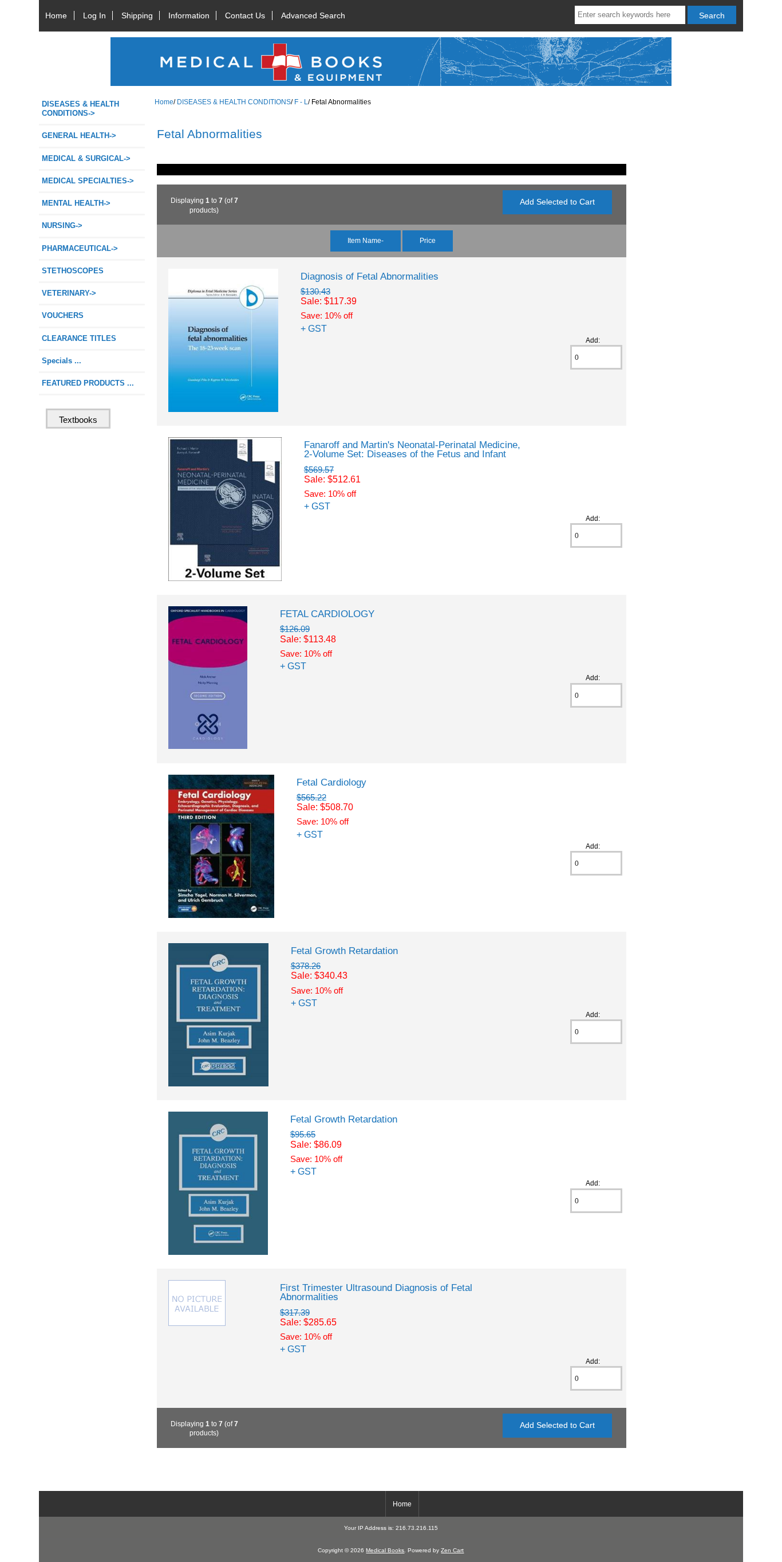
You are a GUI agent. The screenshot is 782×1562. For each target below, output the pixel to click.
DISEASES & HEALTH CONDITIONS (234, 101)
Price (428, 240)
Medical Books (385, 1550)
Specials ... (61, 360)
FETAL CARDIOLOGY (327, 613)
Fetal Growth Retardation (344, 950)
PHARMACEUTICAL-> (80, 248)
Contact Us (245, 15)
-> (80, 108)
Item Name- (365, 240)
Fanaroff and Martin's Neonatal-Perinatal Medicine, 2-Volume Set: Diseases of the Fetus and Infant (412, 449)
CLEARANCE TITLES (79, 338)
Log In (94, 15)
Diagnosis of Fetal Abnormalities (370, 276)
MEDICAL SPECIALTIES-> (88, 180)
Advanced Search (313, 15)
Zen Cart (452, 1550)
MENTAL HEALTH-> (76, 203)
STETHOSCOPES (73, 270)
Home (56, 15)
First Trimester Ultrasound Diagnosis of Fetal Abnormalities (376, 1292)
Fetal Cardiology (331, 782)
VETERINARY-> (69, 293)
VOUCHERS (63, 315)
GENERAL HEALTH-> (79, 135)
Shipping (137, 15)
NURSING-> (62, 225)
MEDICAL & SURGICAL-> (86, 158)
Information (189, 15)
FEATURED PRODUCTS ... (88, 383)
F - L (301, 101)
